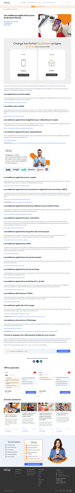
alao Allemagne (18, 473)
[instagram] (61, 491)
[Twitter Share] (37, 361)
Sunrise (40, 473)
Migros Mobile (41, 479)
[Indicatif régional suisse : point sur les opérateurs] (12, 408)
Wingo (40, 476)
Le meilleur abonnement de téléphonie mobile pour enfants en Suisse (29, 414)
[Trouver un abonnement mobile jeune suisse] (63, 407)
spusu (40, 484)
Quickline (40, 481)
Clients (39, 2)
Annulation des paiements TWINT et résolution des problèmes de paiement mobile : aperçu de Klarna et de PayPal (45, 416)
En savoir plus (30, 392)
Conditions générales (31, 471)
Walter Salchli (7, 25)
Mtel (39, 486)
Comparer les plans (63, 351)
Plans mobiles (23, 2)
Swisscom (40, 471)
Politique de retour (30, 474)
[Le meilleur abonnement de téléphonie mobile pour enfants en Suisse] (29, 407)
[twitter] (64, 491)
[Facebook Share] (34, 361)
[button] (37, 6)
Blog (44, 2)
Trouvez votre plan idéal (33, 464)
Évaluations (17, 471)
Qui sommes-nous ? (50, 2)
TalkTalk (40, 483)
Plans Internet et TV (32, 2)
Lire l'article (8, 431)
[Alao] (12, 2)
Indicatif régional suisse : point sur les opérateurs (11, 415)
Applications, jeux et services (11, 21)
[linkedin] (70, 491)
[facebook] (67, 491)
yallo (39, 478)
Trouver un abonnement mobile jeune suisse (62, 413)
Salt (39, 474)
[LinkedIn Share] (41, 361)
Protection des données (31, 473)
